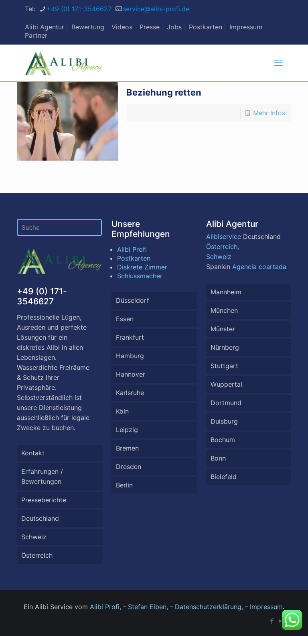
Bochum (223, 440)
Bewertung (87, 27)
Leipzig (127, 430)
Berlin (124, 485)
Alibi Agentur (44, 27)
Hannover (130, 374)
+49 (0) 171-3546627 (79, 9)
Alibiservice (223, 236)
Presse (150, 27)
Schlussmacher (139, 276)
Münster (223, 329)
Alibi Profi (132, 249)
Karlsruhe (130, 393)
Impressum (245, 27)
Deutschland (40, 518)
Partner (36, 35)
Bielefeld (224, 477)
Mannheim (226, 292)
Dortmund (226, 403)
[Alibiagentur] (64, 63)
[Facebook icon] (272, 621)
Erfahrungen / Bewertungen (42, 476)
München (224, 310)
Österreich (37, 555)
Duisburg (224, 421)
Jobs (174, 27)
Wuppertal (226, 384)
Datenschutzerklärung (208, 607)
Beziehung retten (163, 92)
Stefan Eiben (147, 607)
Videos (121, 27)
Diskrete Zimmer (142, 267)
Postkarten (205, 27)
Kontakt (33, 453)
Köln (122, 411)
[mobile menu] (278, 62)
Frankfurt (130, 337)
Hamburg (130, 356)
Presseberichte (43, 500)
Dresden (128, 467)
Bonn (218, 458)
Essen (125, 319)
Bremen (127, 448)
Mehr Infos (269, 113)
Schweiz (34, 537)
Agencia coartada (259, 267)
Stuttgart (224, 366)
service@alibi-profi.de (156, 9)
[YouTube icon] (280, 621)
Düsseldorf (132, 300)
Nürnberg (225, 347)
